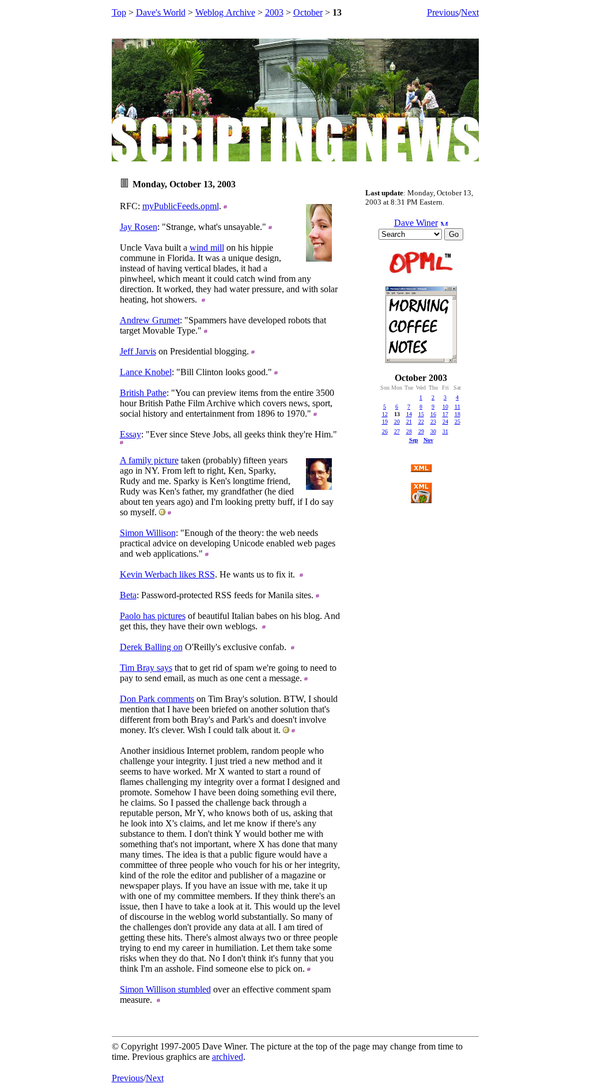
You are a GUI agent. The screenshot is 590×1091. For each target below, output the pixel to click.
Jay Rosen (138, 227)
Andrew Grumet (150, 320)
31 (445, 431)
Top (119, 12)
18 (457, 414)
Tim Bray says (146, 668)
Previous (443, 12)
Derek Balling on (151, 647)
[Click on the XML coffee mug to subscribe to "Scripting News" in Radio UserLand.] (421, 500)
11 (457, 406)
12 (385, 414)
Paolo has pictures (153, 616)
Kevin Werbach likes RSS (167, 574)
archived (227, 1057)
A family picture (149, 460)
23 (433, 421)
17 (445, 414)
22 (421, 421)
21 (409, 421)
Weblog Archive (225, 12)
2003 (274, 12)
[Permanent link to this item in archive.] (225, 206)
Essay (130, 434)
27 (397, 431)
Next (470, 12)
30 (433, 431)
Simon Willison (148, 533)
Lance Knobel (146, 372)
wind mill (207, 247)
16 (433, 414)
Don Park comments (157, 699)
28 (409, 431)
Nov (428, 440)
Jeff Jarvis (138, 351)
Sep (413, 440)
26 (385, 431)
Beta (128, 595)
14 (409, 414)
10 (445, 406)
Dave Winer (416, 223)
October (308, 12)
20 (397, 421)
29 (421, 431)
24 (445, 421)
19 (385, 421)
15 (421, 414)
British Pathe (143, 393)
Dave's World (161, 12)
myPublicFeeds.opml (180, 206)
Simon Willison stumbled (165, 989)
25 (457, 421)
